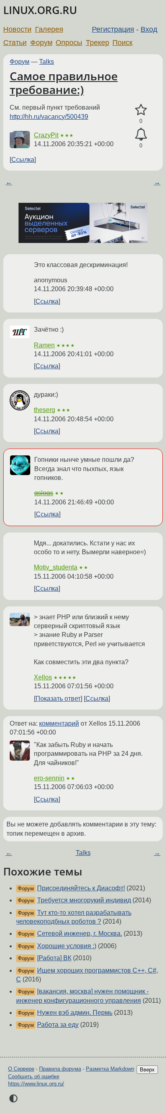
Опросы (69, 43)
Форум (41, 43)
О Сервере (21, 1069)
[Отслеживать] (141, 134)
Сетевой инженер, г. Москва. (79, 933)
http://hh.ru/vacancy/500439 (49, 116)
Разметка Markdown (110, 1069)
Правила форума (60, 1069)
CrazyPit (46, 135)
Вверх (147, 1070)
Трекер (97, 43)
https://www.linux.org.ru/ (36, 1084)
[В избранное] (141, 110)
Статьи (15, 43)
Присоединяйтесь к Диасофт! (81, 888)
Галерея (49, 29)
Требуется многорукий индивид (84, 900)
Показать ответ (58, 698)
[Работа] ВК (54, 958)
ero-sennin (49, 778)
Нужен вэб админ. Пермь (74, 1012)
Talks (46, 61)
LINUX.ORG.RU (40, 10)
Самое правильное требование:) (64, 82)
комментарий (59, 723)
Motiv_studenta (55, 567)
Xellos (43, 677)
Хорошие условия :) (66, 946)
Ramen (44, 345)
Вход (149, 29)
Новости (17, 29)
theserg (44, 409)
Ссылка (22, 159)
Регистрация (113, 29)
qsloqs (43, 493)
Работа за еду (58, 1024)
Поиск (122, 43)
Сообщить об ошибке (33, 1076)
